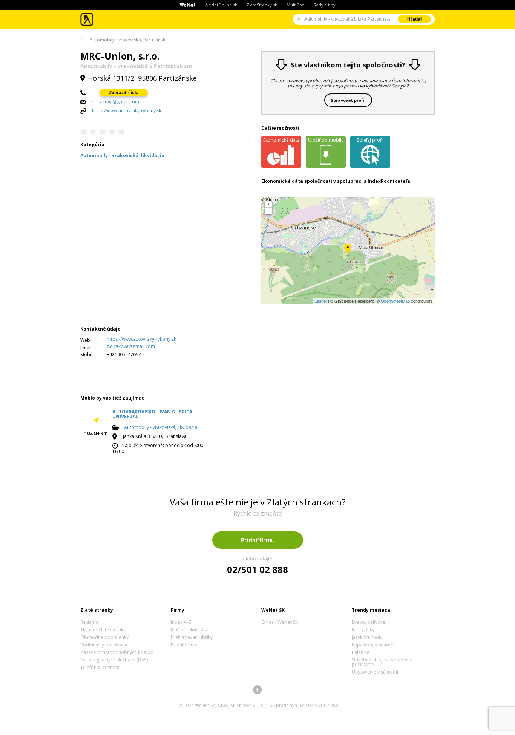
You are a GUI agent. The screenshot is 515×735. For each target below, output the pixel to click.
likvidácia (187, 427)
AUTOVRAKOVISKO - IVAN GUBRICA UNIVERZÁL (152, 414)
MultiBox (295, 5)
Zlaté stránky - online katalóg (87, 19)
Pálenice (360, 652)
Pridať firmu (258, 540)
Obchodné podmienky (104, 637)
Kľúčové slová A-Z (189, 629)
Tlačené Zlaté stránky (103, 629)
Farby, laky (363, 629)
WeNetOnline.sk (221, 5)
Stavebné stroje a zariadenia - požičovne (383, 662)
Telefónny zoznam (100, 667)
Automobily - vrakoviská (149, 427)
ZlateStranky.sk (262, 5)
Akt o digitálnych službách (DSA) (114, 660)
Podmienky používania (104, 645)
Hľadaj (414, 19)
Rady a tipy (325, 5)
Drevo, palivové (368, 622)
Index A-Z (181, 622)
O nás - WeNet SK (279, 622)
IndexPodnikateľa (389, 181)
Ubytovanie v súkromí (375, 672)
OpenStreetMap (395, 301)
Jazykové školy (367, 637)
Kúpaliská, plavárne (372, 645)
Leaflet (320, 301)
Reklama (89, 622)
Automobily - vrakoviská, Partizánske (129, 40)
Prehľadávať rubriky (192, 637)
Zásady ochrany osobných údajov (116, 652)
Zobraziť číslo (123, 92)
